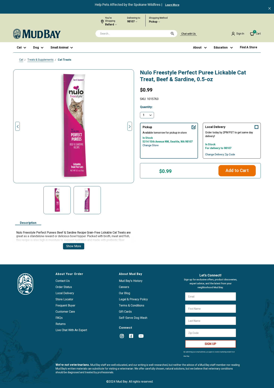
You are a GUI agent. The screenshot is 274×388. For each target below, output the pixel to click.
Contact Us (63, 281)
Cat (21, 60)
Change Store (151, 145)
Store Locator (64, 299)
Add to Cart (237, 170)
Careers (124, 287)
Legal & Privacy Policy (133, 299)
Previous (17, 126)
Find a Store (248, 47)
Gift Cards (125, 311)
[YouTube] (141, 336)
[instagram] (122, 336)
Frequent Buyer (65, 305)
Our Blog (124, 293)
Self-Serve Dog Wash (133, 318)
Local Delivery (215, 127)
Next (129, 126)
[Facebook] (131, 336)
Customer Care (65, 311)
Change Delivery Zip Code (220, 154)
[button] (237, 34)
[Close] (269, 9)
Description (28, 223)
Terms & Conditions (131, 305)
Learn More (172, 5)
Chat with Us (188, 34)
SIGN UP (210, 344)
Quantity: (146, 107)
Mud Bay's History (130, 281)
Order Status (64, 287)
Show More (73, 246)
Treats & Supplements (40, 60)
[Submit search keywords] (172, 33)
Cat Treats (64, 60)
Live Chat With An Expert (71, 330)
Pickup (153, 22)
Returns (61, 324)
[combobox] (136, 33)
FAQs (59, 318)
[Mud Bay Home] (37, 33)
